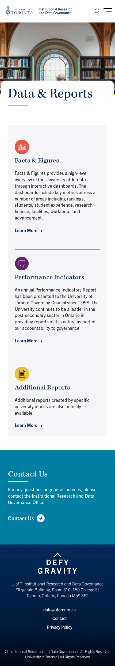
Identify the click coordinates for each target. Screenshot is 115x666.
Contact (59, 618)
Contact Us (21, 518)
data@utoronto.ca (59, 609)
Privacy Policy (59, 627)
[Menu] (107, 11)
